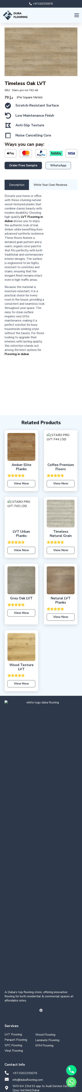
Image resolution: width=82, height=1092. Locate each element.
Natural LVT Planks (61, 600)
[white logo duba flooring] (41, 843)
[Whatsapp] (71, 1082)
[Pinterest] (41, 1010)
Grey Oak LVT (21, 598)
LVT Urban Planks (21, 533)
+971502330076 (25, 1073)
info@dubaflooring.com (28, 1080)
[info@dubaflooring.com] (9, 1080)
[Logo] (15, 15)
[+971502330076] (9, 1073)
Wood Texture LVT (21, 667)
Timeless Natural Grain (61, 533)
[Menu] (76, 15)
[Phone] (71, 1070)
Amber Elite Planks (21, 467)
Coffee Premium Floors (60, 467)
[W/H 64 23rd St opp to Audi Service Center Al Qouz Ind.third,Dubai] (9, 1088)
